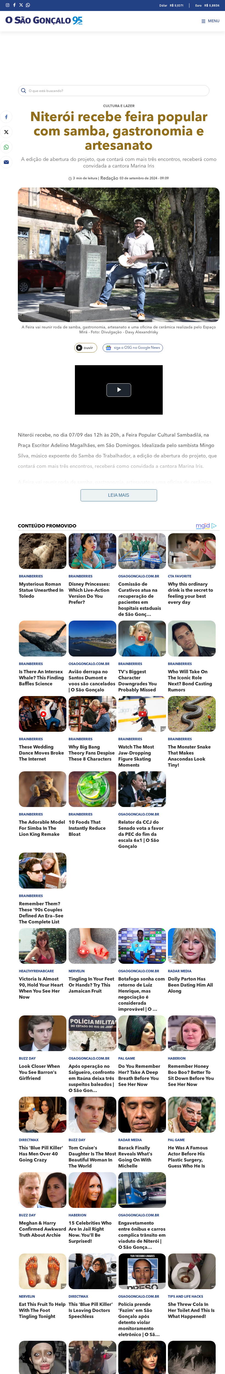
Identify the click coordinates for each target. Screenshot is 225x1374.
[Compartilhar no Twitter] (6, 132)
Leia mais (118, 495)
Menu (214, 21)
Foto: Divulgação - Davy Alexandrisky (124, 332)
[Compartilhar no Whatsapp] (6, 147)
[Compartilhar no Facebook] (6, 117)
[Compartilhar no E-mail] (6, 162)
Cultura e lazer (118, 106)
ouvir (88, 348)
